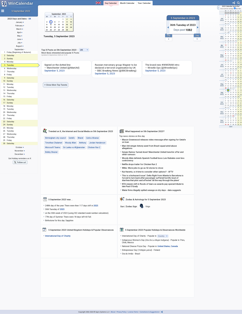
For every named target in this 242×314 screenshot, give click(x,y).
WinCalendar (20, 3)
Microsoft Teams (52, 147)
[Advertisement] (120, 26)
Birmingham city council (55, 138)
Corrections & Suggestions (149, 312)
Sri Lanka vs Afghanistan (74, 147)
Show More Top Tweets (55, 84)
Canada (174, 246)
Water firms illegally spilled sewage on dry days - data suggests (151, 190)
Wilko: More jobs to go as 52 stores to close (142, 168)
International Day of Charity (57, 236)
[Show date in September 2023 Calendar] (59, 26)
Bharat (80, 138)
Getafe (72, 138)
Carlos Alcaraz (92, 138)
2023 (96, 205)
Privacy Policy (121, 312)
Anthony (82, 143)
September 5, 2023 (54, 70)
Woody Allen (70, 143)
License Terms (133, 312)
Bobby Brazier (51, 152)
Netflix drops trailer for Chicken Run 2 (139, 164)
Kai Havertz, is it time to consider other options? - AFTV (147, 172)
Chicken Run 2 (94, 147)
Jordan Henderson (97, 143)
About (113, 312)
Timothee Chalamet (53, 143)
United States (164, 246)
